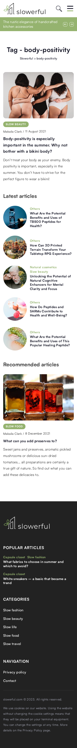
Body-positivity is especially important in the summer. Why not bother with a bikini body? (35, 145)
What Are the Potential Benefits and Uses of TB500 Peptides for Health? (48, 219)
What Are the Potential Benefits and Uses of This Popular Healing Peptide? (50, 341)
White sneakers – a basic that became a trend (34, 581)
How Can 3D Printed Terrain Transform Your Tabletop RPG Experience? (51, 249)
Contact (9, 680)
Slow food (11, 635)
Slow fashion (13, 610)
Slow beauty (13, 618)
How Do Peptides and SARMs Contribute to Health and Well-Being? (48, 311)
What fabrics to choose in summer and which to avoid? (33, 564)
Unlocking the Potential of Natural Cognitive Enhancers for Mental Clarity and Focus (50, 282)
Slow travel (12, 644)
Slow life (10, 627)
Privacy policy (14, 672)
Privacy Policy (32, 730)
